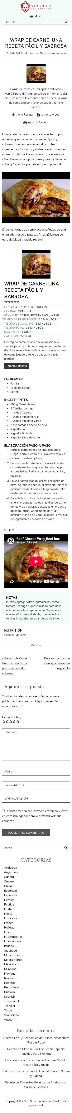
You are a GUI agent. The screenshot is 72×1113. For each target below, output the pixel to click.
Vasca (8, 1019)
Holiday (9, 927)
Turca (8, 1010)
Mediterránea (13, 955)
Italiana (9, 946)
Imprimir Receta (37, 122)
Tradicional (11, 1001)
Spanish (9, 996)
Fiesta (8, 913)
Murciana (10, 969)
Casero (9, 881)
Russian (9, 992)
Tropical (9, 1006)
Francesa (10, 918)
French (8, 923)
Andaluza (10, 867)
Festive (9, 904)
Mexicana (10, 964)
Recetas (36, 645)
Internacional (13, 937)
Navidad (10, 973)
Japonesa (10, 950)
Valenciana (11, 1015)
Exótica (9, 900)
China (8, 886)
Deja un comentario (53, 53)
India (7, 932)
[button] (5, 301)
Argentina (11, 872)
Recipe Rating (11, 717)
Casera (9, 877)
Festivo (9, 909)
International (12, 941)
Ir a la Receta (24, 114)
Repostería (11, 987)
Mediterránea (13, 960)
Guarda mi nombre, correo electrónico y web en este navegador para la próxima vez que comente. (34, 816)
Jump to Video (50, 114)
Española (10, 895)
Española (10, 890)
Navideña (10, 978)
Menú (38, 16)
